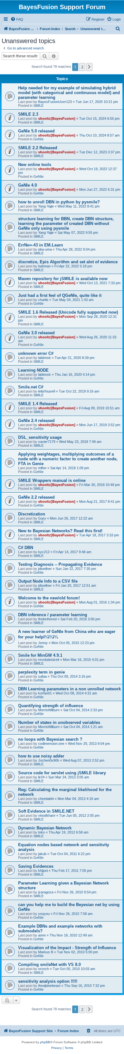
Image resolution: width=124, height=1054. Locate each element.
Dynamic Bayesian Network (45, 828)
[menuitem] (16, 19)
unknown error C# (35, 353)
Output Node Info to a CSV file (48, 581)
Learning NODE (33, 370)
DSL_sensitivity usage (40, 437)
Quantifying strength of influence (50, 705)
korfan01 (45, 693)
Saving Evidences (35, 866)
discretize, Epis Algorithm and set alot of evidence (68, 261)
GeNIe (38, 139)
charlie (43, 300)
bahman (44, 266)
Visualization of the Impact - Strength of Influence (67, 947)
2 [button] (82, 67)
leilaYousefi (46, 391)
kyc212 (44, 552)
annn (42, 935)
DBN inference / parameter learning (52, 614)
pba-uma (45, 249)
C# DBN (25, 547)
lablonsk (44, 358)
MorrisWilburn (48, 710)
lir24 (41, 777)
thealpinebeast (49, 985)
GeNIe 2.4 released (36, 420)
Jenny (43, 643)
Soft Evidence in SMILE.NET (46, 811)
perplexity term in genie (41, 672)
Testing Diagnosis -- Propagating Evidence (60, 564)
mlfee (42, 468)
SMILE (38, 105)
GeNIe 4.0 (27, 185)
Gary (42, 518)
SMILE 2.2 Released (37, 147)
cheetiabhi (46, 799)
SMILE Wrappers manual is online (52, 480)
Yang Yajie (46, 206)
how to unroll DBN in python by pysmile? (59, 202)
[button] (89, 67)
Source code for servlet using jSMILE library (62, 772)
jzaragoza (45, 892)
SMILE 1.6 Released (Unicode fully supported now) (68, 312)
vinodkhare (46, 815)
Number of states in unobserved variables (59, 722)
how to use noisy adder (41, 756)
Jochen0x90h (48, 760)
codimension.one (51, 743)
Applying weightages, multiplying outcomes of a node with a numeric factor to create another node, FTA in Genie (68, 459)
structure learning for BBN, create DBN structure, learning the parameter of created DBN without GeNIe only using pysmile (66, 223)
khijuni (43, 870)
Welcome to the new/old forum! (49, 598)
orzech (43, 969)
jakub (42, 854)
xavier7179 (46, 442)
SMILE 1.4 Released (37, 403)
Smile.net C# (30, 387)
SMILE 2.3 (28, 114)
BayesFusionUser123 (55, 102)
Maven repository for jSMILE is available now (62, 278)
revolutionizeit (48, 659)
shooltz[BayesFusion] (56, 118)
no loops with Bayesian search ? (50, 739)
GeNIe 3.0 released (36, 332)
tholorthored (47, 619)
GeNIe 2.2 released (36, 497)
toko (41, 832)
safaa (42, 676)
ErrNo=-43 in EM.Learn (40, 245)
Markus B (45, 952)
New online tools (34, 164)
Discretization (31, 514)
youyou (44, 914)
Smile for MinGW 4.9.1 (40, 655)
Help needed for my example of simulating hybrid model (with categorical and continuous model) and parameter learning (69, 93)
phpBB (45, 1042)
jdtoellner (45, 569)
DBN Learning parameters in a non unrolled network (69, 689)
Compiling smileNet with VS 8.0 (49, 964)
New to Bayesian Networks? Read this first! (60, 530)
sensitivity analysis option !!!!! (47, 981)
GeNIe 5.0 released (36, 131)
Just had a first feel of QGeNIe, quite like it (59, 295)
